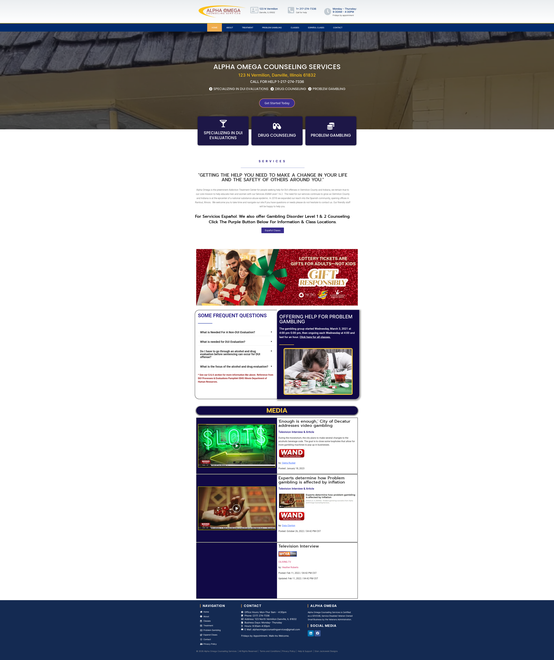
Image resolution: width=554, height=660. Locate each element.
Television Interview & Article (296, 432)
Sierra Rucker (288, 463)
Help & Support (305, 651)
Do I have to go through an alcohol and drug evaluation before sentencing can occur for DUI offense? (230, 354)
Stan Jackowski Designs (326, 651)
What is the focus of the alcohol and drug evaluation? (234, 366)
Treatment (247, 27)
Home (214, 27)
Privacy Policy (288, 651)
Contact (337, 27)
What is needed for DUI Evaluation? (222, 341)
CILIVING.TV (284, 562)
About (229, 27)
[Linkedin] (311, 633)
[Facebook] (318, 633)
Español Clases (316, 27)
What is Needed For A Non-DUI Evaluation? (227, 332)
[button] (236, 332)
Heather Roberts (290, 567)
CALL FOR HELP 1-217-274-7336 (277, 82)
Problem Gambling (272, 27)
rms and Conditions (271, 651)
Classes (295, 27)
